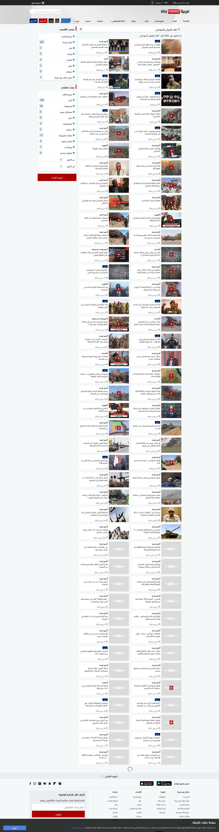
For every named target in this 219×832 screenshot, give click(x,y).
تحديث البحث (57, 177)
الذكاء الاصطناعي (118, 20)
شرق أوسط (159, 20)
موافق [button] (15, 827)
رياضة (133, 20)
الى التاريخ (71, 166)
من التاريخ (71, 159)
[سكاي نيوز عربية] (175, 11)
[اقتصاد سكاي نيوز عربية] (65, 20)
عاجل (51, 20)
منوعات (100, 20)
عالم (147, 20)
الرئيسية (186, 20)
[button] (43, 21)
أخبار (175, 20)
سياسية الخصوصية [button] (78, 827)
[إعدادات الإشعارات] (57, 21)
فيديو (88, 20)
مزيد (77, 20)
